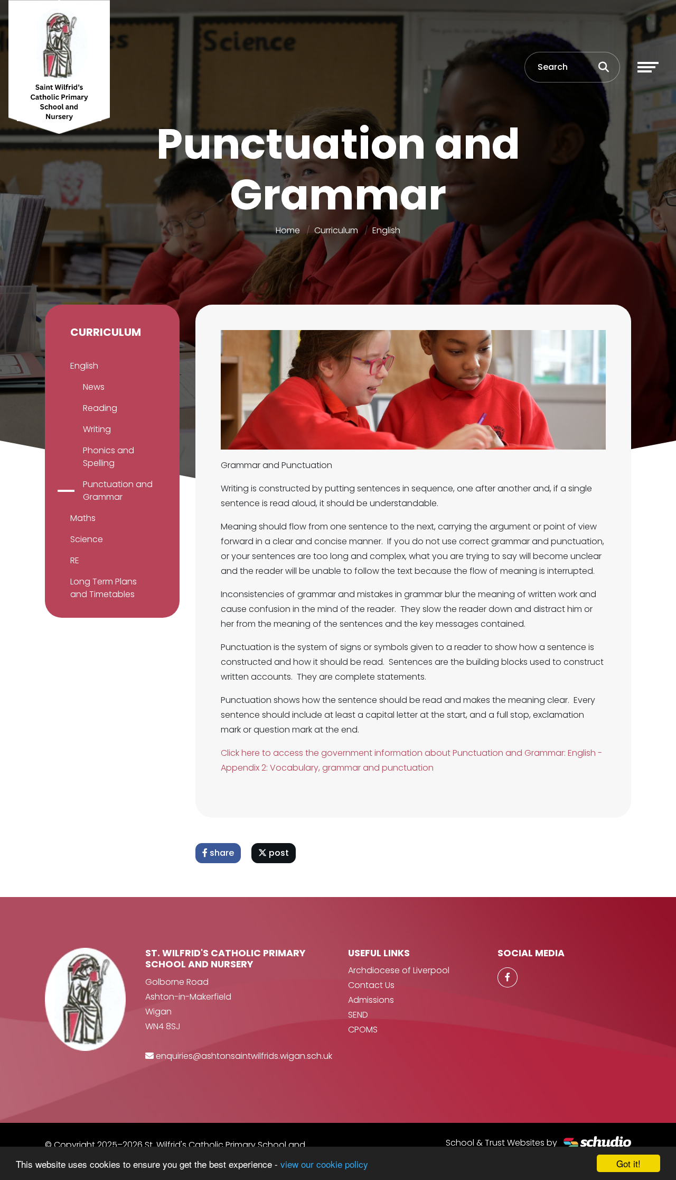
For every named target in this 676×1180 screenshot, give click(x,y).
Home (288, 230)
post (278, 853)
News (94, 387)
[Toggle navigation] (648, 67)
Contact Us (371, 985)
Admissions (371, 1000)
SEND (358, 1015)
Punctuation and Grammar (118, 490)
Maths (83, 518)
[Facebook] (507, 977)
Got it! (628, 1163)
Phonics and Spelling (108, 456)
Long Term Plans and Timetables (103, 587)
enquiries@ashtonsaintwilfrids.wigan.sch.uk (244, 1056)
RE (74, 560)
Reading (100, 408)
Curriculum (336, 230)
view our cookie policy (324, 1163)
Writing (97, 429)
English (386, 230)
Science (86, 539)
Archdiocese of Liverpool (398, 970)
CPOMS (363, 1029)
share (221, 853)
